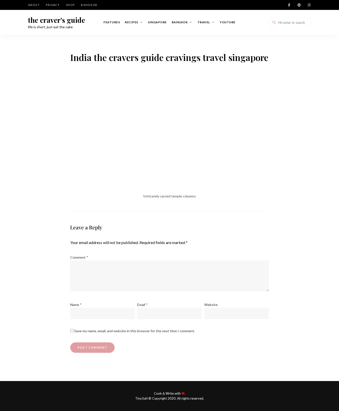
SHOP (70, 4)
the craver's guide (56, 20)
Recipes (131, 22)
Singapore (157, 22)
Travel (204, 22)
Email (142, 304)
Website (211, 304)
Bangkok (89, 4)
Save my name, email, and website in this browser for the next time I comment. (134, 331)
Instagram (309, 5)
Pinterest (299, 5)
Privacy (53, 4)
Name (76, 304)
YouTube (228, 22)
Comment (79, 257)
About (34, 4)
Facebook (289, 5)
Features (111, 22)
